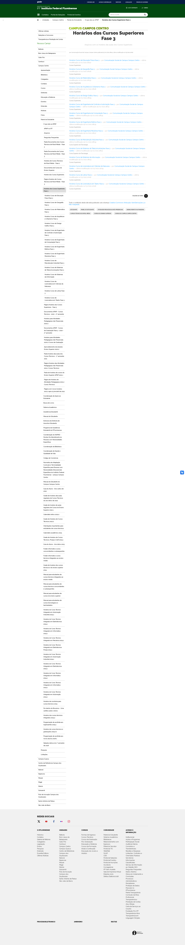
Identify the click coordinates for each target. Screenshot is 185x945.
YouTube (46, 821)
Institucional (130, 837)
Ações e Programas (133, 839)
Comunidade (109, 830)
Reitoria (62, 835)
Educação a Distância (89, 844)
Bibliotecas (107, 839)
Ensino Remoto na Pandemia (135, 209)
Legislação (128, 2)
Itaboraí (62, 858)
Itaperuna (62, 860)
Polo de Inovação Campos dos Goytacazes (65, 874)
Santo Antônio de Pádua (68, 879)
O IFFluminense (43, 830)
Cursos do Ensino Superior (102, 213)
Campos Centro (58, 20)
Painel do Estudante (74, 20)
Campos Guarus (65, 849)
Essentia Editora (42, 853)
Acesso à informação (105, 2)
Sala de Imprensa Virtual (112, 872)
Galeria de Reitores (43, 839)
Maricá (61, 867)
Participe (118, 2)
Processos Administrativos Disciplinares (131, 881)
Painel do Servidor (110, 846)
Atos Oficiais (130, 904)
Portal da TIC (108, 849)
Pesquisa (40, 849)
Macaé (61, 862)
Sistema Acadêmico (111, 837)
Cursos (84, 830)
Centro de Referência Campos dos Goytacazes (66, 853)
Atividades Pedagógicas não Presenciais (110, 209)
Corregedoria (108, 867)
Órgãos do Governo (142, 2)
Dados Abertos (131, 872)
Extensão (40, 851)
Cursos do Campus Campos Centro (126, 213)
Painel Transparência (133, 893)
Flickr (61, 821)
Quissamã (62, 869)
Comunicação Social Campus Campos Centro (116, 69)
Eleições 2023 (108, 874)
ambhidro (78, 922)
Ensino (39, 846)
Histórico (40, 835)
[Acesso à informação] (138, 933)
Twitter (38, 821)
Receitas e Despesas (133, 851)
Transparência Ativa (133, 913)
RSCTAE (114, 922)
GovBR (39, 2)
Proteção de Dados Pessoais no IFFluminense (133, 888)
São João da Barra (66, 881)
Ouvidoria (107, 865)
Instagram (68, 821)
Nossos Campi (43, 43)
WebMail (107, 851)
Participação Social (132, 842)
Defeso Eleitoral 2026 (111, 876)
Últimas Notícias (43, 856)
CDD (105, 856)
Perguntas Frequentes (133, 869)
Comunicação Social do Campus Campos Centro (122, 60)
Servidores (129, 858)
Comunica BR (90, 2)
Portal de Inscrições (111, 862)
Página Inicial (38, 20)
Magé (61, 865)
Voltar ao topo (137, 195)
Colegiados (41, 842)
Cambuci (62, 844)
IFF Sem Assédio (109, 869)
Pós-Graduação (87, 842)
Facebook (53, 821)
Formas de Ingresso (88, 835)
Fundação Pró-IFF (132, 911)
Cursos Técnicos (87, 837)
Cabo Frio (62, 842)
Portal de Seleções (58, 15)
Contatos (45, 15)
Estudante (73, 209)
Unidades (45, 20)
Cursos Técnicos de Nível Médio (80, 213)
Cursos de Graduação (89, 839)
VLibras (146, 7)
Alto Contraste (132, 7)
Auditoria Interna (131, 844)
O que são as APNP (92, 20)
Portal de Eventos (74, 15)
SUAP (106, 853)
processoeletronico (46, 922)
